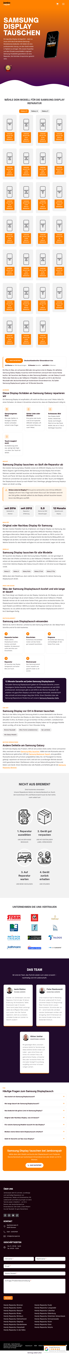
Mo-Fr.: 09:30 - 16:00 (14, 1246)
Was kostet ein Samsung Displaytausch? (20, 1096)
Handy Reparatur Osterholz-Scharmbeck (49, 1316)
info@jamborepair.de (13, 1236)
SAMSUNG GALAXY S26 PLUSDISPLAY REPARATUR (26, 137)
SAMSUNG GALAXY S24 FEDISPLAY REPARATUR (43, 204)
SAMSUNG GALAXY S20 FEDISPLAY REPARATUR (43, 339)
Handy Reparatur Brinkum (13, 1316)
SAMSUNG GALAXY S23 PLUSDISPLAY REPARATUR (9, 238)
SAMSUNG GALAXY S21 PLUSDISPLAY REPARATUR (9, 305)
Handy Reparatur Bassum (13, 1311)
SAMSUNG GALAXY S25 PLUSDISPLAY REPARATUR (9, 171)
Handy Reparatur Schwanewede (46, 1319)
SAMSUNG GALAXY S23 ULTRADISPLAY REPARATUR (26, 238)
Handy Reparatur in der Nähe (14, 1330)
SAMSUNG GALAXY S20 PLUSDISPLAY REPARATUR (9, 339)
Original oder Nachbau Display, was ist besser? (22, 1118)
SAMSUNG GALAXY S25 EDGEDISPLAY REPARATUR (43, 171)
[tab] (24, 111)
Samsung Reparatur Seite (49, 698)
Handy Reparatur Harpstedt (14, 1327)
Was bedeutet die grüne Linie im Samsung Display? (23, 1111)
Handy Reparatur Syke (42, 1324)
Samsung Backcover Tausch (39, 754)
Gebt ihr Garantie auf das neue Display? (19, 1139)
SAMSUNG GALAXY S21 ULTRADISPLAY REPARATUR (26, 305)
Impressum (28, 1345)
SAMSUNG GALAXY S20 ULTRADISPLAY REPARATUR (26, 339)
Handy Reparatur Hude (43, 1305)
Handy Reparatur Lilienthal (44, 1311)
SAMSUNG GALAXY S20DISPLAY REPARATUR (59, 304)
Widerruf (41, 1345)
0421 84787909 (15, 360)
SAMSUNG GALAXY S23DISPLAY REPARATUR (59, 203)
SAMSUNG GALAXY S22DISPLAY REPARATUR (9, 271)
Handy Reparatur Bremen (13, 1305)
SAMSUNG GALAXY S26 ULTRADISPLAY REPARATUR (43, 137)
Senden (8, 1298)
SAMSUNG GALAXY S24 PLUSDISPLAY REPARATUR (9, 204)
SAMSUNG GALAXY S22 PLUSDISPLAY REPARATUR (26, 272)
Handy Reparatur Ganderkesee (15, 1324)
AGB (35, 1345)
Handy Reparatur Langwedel (45, 1308)
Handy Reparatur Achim (13, 1308)
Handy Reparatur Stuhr (43, 1322)
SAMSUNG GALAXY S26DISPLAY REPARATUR (9, 136)
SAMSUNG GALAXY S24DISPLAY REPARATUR (59, 170)
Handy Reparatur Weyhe (43, 1327)
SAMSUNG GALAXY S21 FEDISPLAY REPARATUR (43, 305)
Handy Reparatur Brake (12, 1313)
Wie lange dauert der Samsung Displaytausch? (22, 1103)
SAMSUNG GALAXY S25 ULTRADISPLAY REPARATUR (26, 171)
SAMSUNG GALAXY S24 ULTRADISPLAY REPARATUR (26, 204)
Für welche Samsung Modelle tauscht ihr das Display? (25, 1125)
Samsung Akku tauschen (30, 752)
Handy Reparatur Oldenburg (45, 1313)
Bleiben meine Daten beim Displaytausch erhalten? (24, 1132)
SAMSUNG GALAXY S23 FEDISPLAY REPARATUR (59, 238)
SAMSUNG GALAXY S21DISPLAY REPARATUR (59, 271)
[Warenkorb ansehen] (57, 4)
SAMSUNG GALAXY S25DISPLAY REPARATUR (59, 136)
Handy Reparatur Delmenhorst (15, 1319)
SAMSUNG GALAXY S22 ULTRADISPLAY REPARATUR (43, 272)
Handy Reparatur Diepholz (13, 1322)
